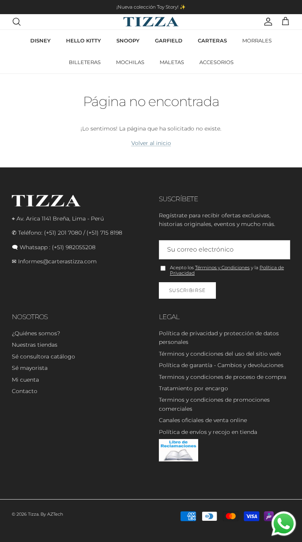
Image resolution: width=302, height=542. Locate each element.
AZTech (55, 514)
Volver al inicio (151, 143)
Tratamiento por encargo (193, 388)
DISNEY (40, 40)
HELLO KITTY (83, 40)
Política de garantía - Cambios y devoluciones (221, 365)
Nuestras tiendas (34, 344)
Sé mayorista (30, 367)
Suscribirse (187, 290)
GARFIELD (168, 40)
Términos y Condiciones (222, 267)
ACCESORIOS (216, 62)
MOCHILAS (130, 62)
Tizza (33, 514)
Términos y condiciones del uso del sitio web (220, 353)
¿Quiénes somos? (36, 333)
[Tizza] (151, 21)
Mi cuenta (25, 379)
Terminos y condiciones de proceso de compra (222, 376)
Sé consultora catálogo (43, 356)
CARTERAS (212, 40)
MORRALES (257, 40)
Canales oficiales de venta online (203, 420)
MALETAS (172, 62)
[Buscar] (16, 21)
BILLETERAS (85, 62)
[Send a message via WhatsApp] (283, 523)
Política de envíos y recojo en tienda (208, 431)
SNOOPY (128, 40)
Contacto (24, 391)
